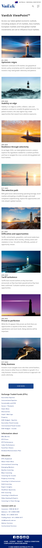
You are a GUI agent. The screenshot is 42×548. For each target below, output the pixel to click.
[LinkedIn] (17, 537)
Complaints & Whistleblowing (15, 543)
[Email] (27, 537)
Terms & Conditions (31, 541)
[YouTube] (24, 537)
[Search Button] (33, 6)
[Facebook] (14, 537)
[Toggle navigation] (38, 6)
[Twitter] (21, 537)
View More (21, 386)
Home (6, 541)
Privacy (20, 541)
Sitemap (13, 541)
